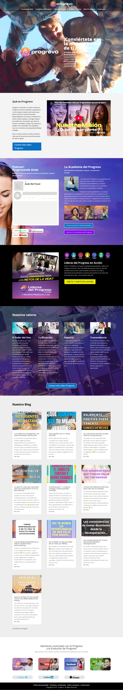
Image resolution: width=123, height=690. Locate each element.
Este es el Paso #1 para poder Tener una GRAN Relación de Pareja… (26, 599)
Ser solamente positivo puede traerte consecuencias (95, 434)
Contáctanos (101, 9)
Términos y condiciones (58, 685)
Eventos (71, 9)
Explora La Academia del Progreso (79, 232)
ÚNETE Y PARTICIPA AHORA (79, 281)
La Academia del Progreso (43, 9)
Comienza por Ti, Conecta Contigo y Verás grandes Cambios (59, 488)
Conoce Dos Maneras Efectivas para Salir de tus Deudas (96, 488)
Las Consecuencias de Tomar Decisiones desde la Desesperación (95, 542)
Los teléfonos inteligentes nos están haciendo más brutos (26, 434)
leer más (17, 456)
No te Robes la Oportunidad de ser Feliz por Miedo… (60, 543)
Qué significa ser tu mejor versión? (59, 434)
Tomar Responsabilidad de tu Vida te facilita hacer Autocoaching (26, 543)
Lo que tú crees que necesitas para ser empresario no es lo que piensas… (26, 488)
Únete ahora (61, 66)
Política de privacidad (40, 685)
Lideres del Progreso (60, 9)
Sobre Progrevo (88, 9)
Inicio (17, 9)
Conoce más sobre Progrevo (23, 146)
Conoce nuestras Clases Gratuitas (78, 225)
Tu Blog (78, 9)
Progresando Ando (27, 9)
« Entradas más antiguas (20, 628)
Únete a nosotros (73, 685)
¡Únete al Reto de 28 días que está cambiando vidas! (61, 39)
